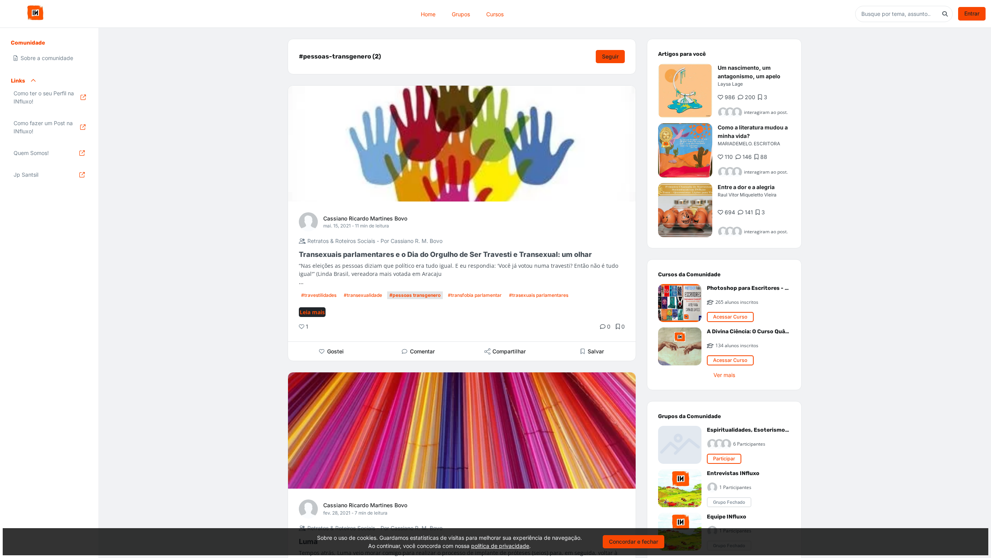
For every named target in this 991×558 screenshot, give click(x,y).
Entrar (971, 13)
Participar (724, 459)
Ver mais (724, 375)
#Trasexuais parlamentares (538, 295)
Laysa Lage (730, 84)
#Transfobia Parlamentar (475, 295)
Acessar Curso (730, 317)
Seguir (610, 56)
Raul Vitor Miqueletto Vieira (747, 195)
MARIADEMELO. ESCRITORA (749, 143)
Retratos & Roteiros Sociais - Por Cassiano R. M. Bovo (374, 241)
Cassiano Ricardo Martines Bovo (365, 218)
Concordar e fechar (633, 541)
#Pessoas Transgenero (415, 295)
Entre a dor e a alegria (746, 187)
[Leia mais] (685, 91)
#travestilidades (318, 295)
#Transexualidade (363, 295)
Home (428, 13)
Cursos (495, 13)
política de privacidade (500, 545)
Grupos (461, 13)
